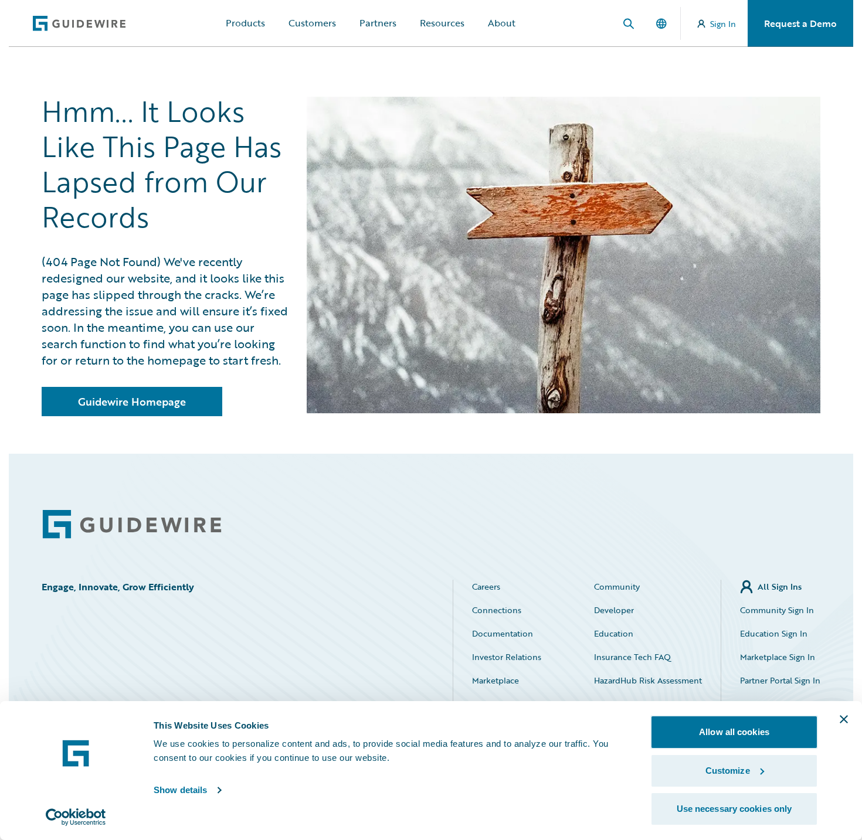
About (501, 23)
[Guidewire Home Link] (132, 524)
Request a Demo (800, 23)
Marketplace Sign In (777, 657)
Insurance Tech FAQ (632, 657)
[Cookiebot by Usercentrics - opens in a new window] (76, 817)
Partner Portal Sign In (780, 680)
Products (245, 23)
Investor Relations (506, 657)
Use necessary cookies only (734, 809)
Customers (312, 23)
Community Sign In (777, 610)
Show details (180, 790)
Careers (486, 586)
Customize (727, 771)
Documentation (502, 633)
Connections (496, 610)
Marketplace (495, 680)
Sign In (723, 24)
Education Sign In (773, 633)
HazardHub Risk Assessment (648, 680)
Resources (442, 23)
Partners (377, 23)
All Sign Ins (780, 586)
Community (617, 586)
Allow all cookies (734, 732)
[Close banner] (844, 719)
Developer (614, 610)
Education (613, 633)
